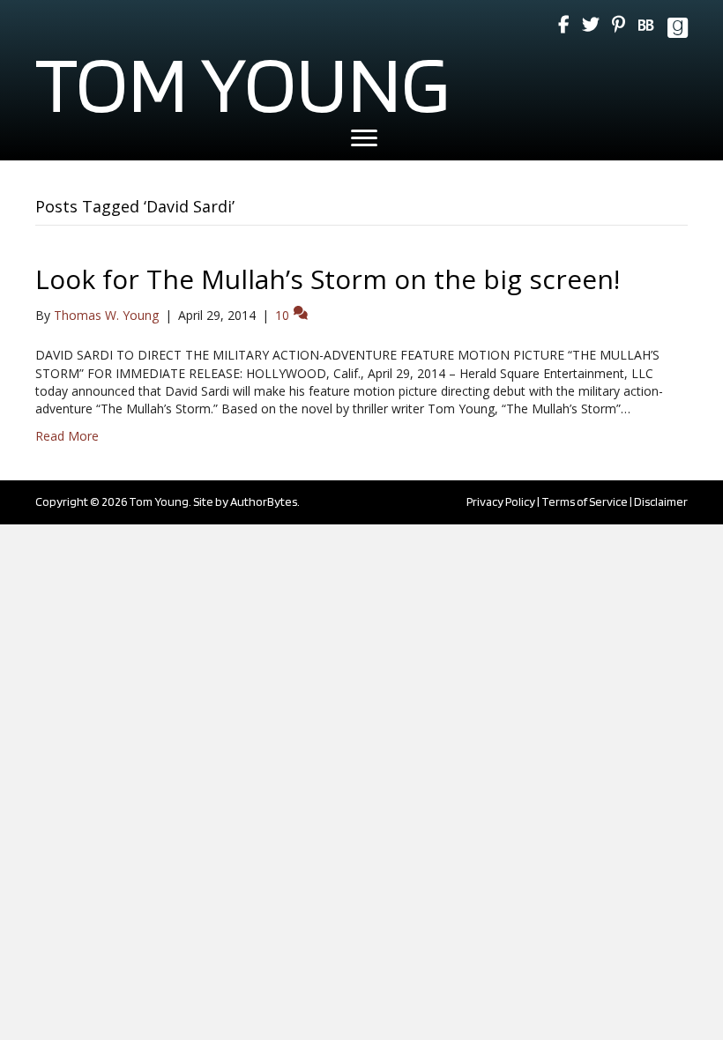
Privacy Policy (500, 501)
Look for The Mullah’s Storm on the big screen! (327, 279)
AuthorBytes (263, 501)
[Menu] (364, 138)
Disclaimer (661, 501)
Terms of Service (584, 501)
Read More (67, 435)
